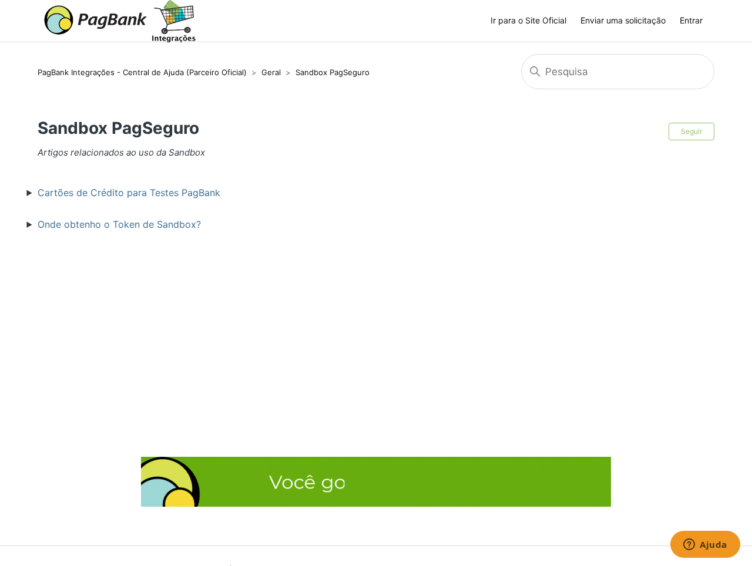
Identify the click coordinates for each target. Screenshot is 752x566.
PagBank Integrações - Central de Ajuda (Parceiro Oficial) (142, 72)
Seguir (691, 131)
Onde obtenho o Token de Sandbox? (119, 224)
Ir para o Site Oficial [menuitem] (528, 20)
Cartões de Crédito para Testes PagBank (129, 192)
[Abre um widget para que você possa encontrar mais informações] (705, 545)
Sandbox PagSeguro (333, 72)
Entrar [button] (691, 20)
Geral (271, 72)
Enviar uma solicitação (623, 20)
